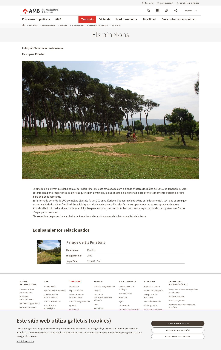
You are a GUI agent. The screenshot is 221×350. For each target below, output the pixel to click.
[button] (147, 2)
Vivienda (104, 19)
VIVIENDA (98, 281)
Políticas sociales (176, 296)
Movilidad (149, 19)
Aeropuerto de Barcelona (150, 296)
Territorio (87, 19)
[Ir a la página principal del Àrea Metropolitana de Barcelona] (40, 10)
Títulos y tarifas (151, 305)
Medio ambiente (126, 19)
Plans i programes (177, 300)
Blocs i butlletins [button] (166, 11)
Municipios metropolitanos (27, 298)
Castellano (188, 10)
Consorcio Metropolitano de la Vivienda (103, 297)
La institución (50, 286)
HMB (96, 304)
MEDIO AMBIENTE (127, 281)
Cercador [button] (148, 11)
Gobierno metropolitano (55, 290)
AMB (58, 19)
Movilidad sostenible (153, 309)
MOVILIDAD (149, 281)
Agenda (72, 305)
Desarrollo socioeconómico (178, 19)
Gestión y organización (79, 301)
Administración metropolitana (51, 296)
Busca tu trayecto (152, 286)
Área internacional (52, 301)
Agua (121, 301)
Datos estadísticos (28, 307)
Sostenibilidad (125, 293)
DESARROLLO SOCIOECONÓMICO (178, 283)
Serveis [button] (157, 11)
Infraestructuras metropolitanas (76, 296)
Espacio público (76, 290)
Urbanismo (74, 286)
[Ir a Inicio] (23, 25)
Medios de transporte (154, 290)
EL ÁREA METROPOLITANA (28, 283)
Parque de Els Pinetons (85, 242)
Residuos (123, 297)
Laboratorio (124, 305)
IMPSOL (97, 290)
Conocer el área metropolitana (27, 291)
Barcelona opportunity (30, 303)
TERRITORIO (75, 281)
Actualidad (74, 309)
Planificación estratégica (50, 307)
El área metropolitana (36, 19)
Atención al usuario (152, 301)
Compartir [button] (175, 11)
